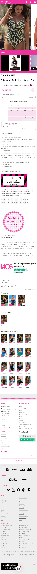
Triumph (3, 508)
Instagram (23, 490)
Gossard (21, 514)
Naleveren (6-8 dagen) (8, 124)
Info (18, 94)
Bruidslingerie (22, 541)
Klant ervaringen (5, 415)
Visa (22, 469)
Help (20, 418)
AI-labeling (22, 422)
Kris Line (3, 516)
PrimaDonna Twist (5, 514)
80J (11, 117)
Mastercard (29, 469)
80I (11, 115)
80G (11, 110)
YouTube (13, 490)
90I (25, 115)
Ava (2, 504)
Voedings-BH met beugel (25, 539)
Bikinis (2, 442)
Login (26, 2)
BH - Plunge (22, 533)
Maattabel (31, 97)
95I (32, 115)
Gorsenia (3, 512)
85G (18, 110)
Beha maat (3, 436)
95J (32, 117)
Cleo (20, 512)
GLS (13, 479)
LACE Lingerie (22, 518)
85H (18, 113)
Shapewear (4, 444)
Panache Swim (23, 498)
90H (25, 113)
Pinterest (28, 490)
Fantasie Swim (4, 518)
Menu (2, 2)
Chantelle (21, 508)
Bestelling (21, 406)
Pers (2, 417)
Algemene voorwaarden (25, 428)
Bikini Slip (3, 539)
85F (18, 108)
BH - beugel (4, 533)
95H (32, 113)
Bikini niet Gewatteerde (25, 529)
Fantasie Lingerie (23, 516)
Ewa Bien (21, 504)
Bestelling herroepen (24, 414)
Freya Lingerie (4, 500)
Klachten (21, 416)
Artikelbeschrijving (6, 133)
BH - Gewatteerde (5, 529)
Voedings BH (4, 545)
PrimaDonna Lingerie (6, 498)
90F (25, 108)
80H (11, 113)
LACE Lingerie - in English (7, 427)
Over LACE (3, 434)
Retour (21, 410)
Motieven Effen (5, 535)
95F (32, 108)
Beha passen (4, 438)
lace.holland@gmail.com (9, 411)
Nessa (20, 502)
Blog (2, 448)
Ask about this (29, 289)
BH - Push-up (22, 547)
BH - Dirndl (22, 545)
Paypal (15, 469)
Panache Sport (23, 506)
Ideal (7, 469)
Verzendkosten (23, 408)
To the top (34, 564)
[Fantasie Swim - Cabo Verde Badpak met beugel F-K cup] (15, 27)
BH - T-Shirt (4, 543)
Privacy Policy (22, 426)
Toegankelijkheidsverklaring (26, 424)
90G (25, 110)
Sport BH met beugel (24, 535)
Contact (21, 420)
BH (1, 440)
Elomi (2, 510)
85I (18, 115)
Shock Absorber (23, 510)
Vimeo (8, 490)
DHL (24, 479)
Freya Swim (4, 502)
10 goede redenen (5, 413)
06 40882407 (7, 406)
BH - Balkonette (23, 527)
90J (25, 117)
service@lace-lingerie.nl (9, 409)
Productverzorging (5, 446)
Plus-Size (3, 531)
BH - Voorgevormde (24, 531)
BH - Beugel (4, 527)
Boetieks (3, 419)
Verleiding (3, 547)
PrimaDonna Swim (5, 506)
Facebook (18, 490)
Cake (20, 520)
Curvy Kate (22, 500)
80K (11, 120)
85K (18, 120)
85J (18, 117)
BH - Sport (3, 541)
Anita (2, 520)
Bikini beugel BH (5, 537)
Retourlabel (22, 412)
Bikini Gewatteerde (24, 525)
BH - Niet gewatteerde (6, 525)
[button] (18, 568)
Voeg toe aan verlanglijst (18, 101)
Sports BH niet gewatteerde (26, 544)
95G (32, 110)
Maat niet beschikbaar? (28, 129)
